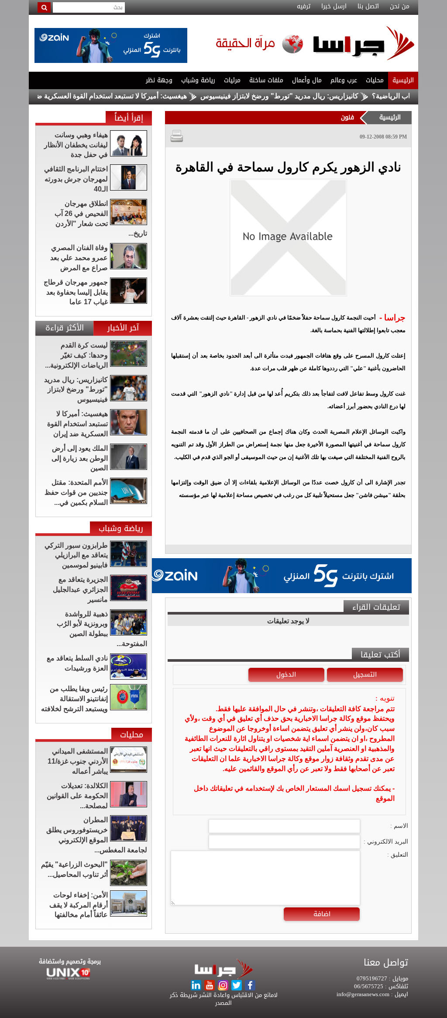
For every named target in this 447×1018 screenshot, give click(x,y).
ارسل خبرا (334, 6)
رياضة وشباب (198, 80)
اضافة (321, 914)
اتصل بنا (368, 6)
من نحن (399, 6)
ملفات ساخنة (266, 80)
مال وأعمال (307, 80)
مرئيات (232, 80)
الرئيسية (403, 80)
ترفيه (303, 6)
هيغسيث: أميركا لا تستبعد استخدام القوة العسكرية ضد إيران (124, 96)
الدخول (286, 674)
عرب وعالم (343, 80)
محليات (375, 80)
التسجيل (365, 674)
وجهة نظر (159, 80)
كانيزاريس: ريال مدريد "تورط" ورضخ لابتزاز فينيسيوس (302, 96)
